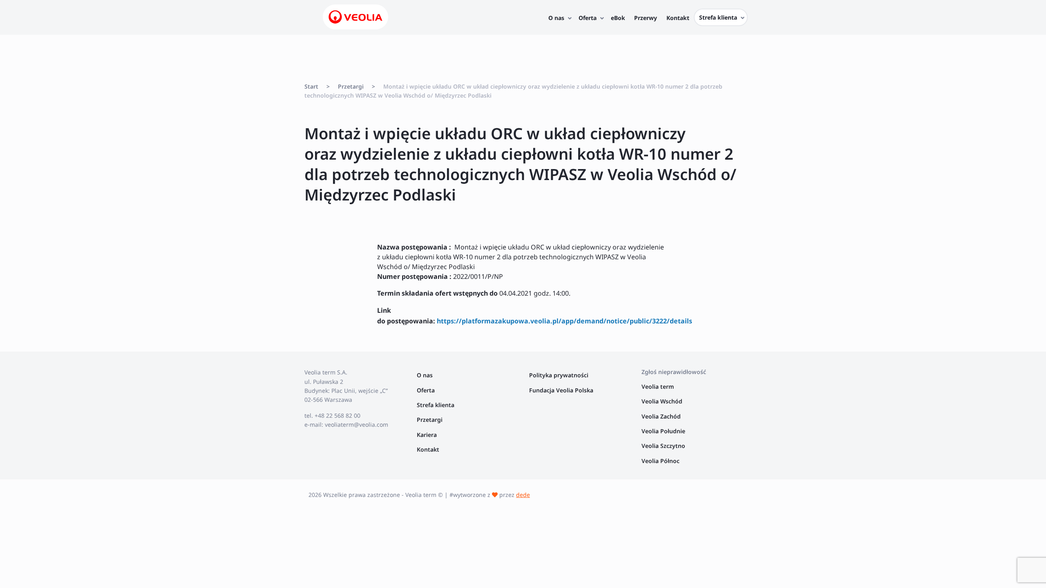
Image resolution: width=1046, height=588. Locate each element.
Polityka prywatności (558, 375)
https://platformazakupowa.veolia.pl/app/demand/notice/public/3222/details (564, 320)
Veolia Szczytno (663, 446)
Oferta (426, 390)
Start (311, 86)
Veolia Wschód (661, 401)
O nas (425, 375)
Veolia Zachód (661, 416)
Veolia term (658, 386)
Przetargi (351, 86)
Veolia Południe (664, 431)
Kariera (427, 435)
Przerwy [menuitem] (645, 18)
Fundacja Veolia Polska (561, 390)
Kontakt (428, 449)
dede (523, 495)
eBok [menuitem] (618, 18)
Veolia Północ (660, 461)
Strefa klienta (435, 405)
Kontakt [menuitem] (677, 18)
